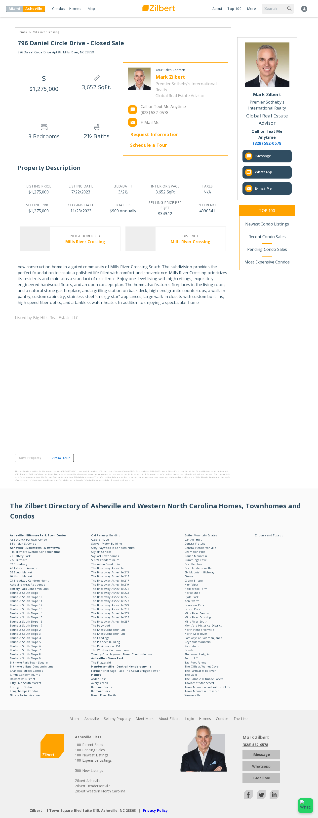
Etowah (190, 576)
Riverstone (192, 646)
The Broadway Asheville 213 (110, 572)
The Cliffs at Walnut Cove (202, 666)
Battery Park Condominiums (29, 589)
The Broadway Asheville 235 (110, 617)
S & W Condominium (105, 560)
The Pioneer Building (105, 642)
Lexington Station (22, 687)
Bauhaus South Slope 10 (26, 597)
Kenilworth (192, 601)
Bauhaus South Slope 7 (25, 650)
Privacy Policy (155, 810)
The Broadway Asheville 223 (110, 593)
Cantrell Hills (193, 539)
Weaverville (193, 695)
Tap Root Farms (195, 662)
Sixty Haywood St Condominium (113, 548)
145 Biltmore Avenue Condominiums (35, 552)
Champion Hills (195, 552)
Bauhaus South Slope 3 (25, 633)
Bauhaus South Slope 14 (26, 613)
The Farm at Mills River (200, 670)
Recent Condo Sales (267, 236)
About (217, 8)
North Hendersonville (199, 630)
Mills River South (196, 621)
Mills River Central (197, 613)
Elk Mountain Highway (199, 572)
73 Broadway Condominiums (29, 580)
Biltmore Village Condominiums (31, 666)
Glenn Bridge (194, 580)
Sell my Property (117, 718)
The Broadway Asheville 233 (110, 613)
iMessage (263, 155)
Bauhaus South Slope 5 (25, 642)
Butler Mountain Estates (201, 535)
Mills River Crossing (46, 32)
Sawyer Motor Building (106, 543)
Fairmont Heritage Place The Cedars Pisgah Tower (125, 670)
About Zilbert (169, 718)
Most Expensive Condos (267, 262)
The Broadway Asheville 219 (110, 584)
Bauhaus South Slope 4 (25, 638)
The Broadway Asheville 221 (110, 589)
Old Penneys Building (105, 535)
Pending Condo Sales (267, 249)
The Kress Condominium (108, 630)
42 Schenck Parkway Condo (28, 539)
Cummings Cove (196, 560)
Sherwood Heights (197, 654)
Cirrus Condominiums (25, 674)
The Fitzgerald (101, 662)
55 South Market (21, 572)
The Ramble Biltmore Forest (204, 679)
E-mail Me (263, 188)
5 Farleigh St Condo (23, 543)
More (251, 8)
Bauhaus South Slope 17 (26, 625)
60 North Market (21, 576)
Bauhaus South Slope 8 (25, 654)
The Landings (100, 638)
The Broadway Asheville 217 (110, 580)
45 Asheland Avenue (24, 568)
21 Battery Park (20, 556)
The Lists (241, 718)
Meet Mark (145, 718)
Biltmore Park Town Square (29, 662)
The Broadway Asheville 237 (110, 621)
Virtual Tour (61, 458)
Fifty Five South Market (25, 683)
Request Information (154, 134)
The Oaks (191, 674)
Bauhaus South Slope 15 (26, 617)
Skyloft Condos (101, 552)
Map (91, 8)
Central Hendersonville (200, 548)
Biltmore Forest (102, 687)
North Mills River (196, 633)
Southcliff (191, 658)
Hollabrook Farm (196, 589)
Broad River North (103, 695)
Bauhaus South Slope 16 (26, 621)
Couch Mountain (196, 556)
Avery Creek (99, 683)
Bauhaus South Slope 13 (26, 609)
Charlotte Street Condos (26, 670)
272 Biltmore (18, 560)
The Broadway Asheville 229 (110, 605)
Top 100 (234, 8)
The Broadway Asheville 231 (110, 609)
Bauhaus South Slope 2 (25, 630)
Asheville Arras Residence (27, 584)
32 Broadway (18, 564)
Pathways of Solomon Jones (203, 638)
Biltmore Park (100, 691)
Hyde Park (192, 597)
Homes (75, 8)
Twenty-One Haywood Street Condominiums (122, 654)
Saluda (189, 650)
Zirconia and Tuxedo (269, 535)
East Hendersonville (198, 568)
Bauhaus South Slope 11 (26, 601)
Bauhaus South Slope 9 (25, 658)
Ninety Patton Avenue (25, 695)
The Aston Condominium (108, 564)
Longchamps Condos (24, 691)
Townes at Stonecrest (199, 683)
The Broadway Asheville (107, 568)
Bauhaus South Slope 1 (25, 593)
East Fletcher (193, 564)
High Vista (191, 584)
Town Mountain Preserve (202, 691)
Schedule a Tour (148, 145)
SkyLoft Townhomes (105, 556)
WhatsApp (263, 172)
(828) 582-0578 (255, 744)
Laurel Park (192, 609)
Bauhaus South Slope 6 (25, 646)
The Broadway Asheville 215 (110, 576)
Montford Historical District (203, 625)
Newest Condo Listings (267, 224)
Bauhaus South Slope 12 (26, 605)
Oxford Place (100, 539)
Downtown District (22, 679)
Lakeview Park (194, 605)
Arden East (98, 679)
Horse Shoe (192, 593)
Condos (58, 8)
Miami (75, 718)
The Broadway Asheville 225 (110, 597)
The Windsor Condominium (110, 650)
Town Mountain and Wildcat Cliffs (207, 687)
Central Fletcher (196, 543)
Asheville (91, 718)
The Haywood (100, 625)
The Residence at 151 (105, 646)
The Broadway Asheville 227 (110, 601)
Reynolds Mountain (198, 642)
